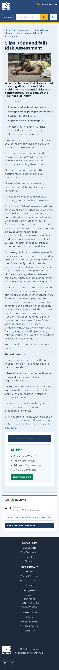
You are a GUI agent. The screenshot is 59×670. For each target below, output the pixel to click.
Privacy (29, 617)
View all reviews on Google (29, 525)
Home (29, 571)
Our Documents (29, 552)
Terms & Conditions (29, 580)
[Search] (44, 17)
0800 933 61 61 (49, 4)
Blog (29, 557)
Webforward (36, 653)
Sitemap (29, 561)
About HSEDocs (29, 576)
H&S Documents (20, 30)
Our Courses (29, 548)
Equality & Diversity (30, 626)
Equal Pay (29, 630)
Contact (29, 585)
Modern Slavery (29, 621)
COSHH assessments (16, 424)
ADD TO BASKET (22, 477)
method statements (19, 420)
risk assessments (41, 420)
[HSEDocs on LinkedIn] (5, 663)
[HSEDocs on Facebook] (12, 663)
